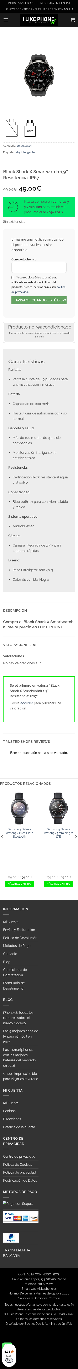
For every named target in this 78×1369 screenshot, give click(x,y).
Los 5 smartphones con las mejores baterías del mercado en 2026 (19, 1058)
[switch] (9, 1360)
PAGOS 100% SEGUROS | (22, 3)
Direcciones (12, 1119)
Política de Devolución (20, 938)
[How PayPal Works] (20, 1216)
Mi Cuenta (11, 922)
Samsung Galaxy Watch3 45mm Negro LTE (58, 833)
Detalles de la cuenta (19, 1127)
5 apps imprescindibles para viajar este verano (20, 1076)
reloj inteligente (25, 152)
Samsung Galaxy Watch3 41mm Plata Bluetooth (19, 833)
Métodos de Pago (17, 946)
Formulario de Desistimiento (14, 985)
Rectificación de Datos (20, 1180)
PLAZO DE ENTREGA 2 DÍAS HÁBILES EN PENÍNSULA (39, 9)
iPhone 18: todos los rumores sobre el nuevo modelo (18, 1018)
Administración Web (58, 1323)
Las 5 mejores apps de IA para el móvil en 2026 (20, 1036)
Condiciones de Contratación (15, 972)
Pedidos (9, 1111)
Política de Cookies (17, 1165)
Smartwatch (24, 145)
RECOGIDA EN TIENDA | (55, 3)
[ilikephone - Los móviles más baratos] (39, 19)
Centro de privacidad (19, 1156)
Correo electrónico (23, 259)
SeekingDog (33, 1323)
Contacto (10, 954)
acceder (26, 703)
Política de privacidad (19, 1172)
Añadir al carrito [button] (19, 884)
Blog (6, 962)
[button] (5, 20)
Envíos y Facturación (19, 930)
